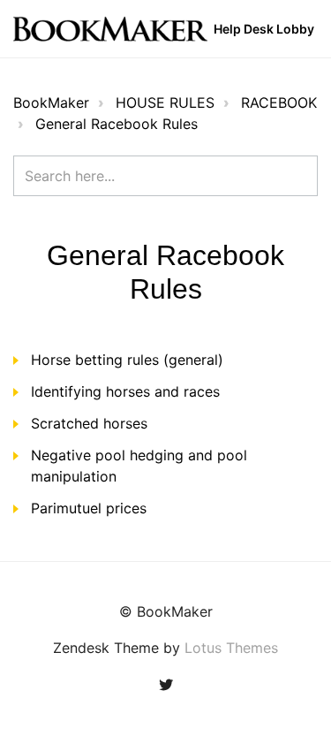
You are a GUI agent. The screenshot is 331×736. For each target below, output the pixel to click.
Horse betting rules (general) (127, 359)
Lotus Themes (231, 647)
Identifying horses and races (125, 391)
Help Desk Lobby (264, 28)
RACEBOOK (279, 102)
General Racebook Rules (116, 124)
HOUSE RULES (165, 102)
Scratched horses (89, 423)
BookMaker (51, 102)
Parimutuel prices (89, 508)
